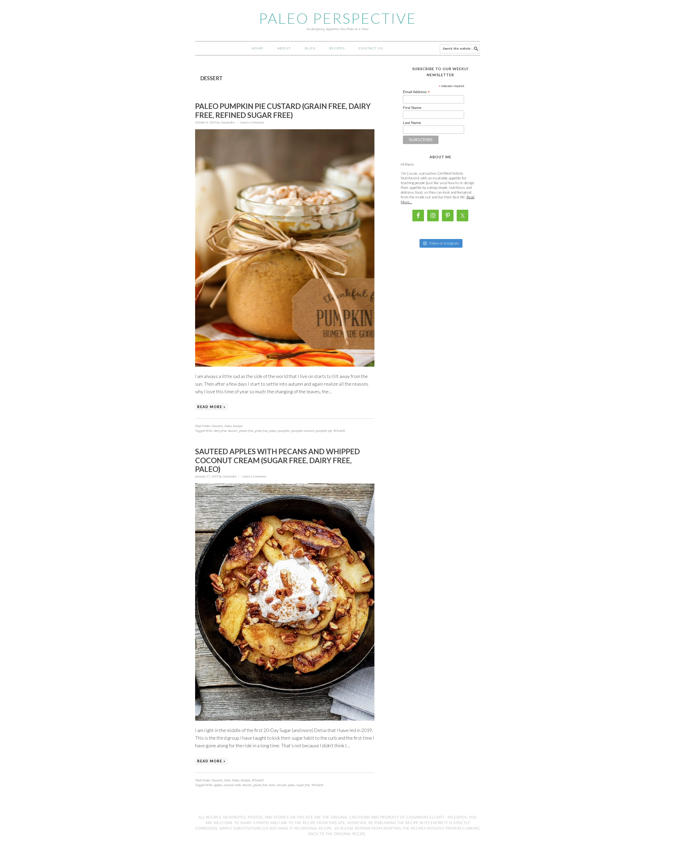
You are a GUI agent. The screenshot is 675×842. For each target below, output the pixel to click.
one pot (281, 785)
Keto (227, 780)
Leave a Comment (252, 122)
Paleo (228, 426)
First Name (412, 108)
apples (218, 785)
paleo (272, 431)
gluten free (246, 431)
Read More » (211, 407)
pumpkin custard (302, 431)
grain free (261, 431)
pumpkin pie (323, 431)
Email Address (416, 91)
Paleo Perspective (337, 18)
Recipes (238, 426)
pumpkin (284, 431)
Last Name (412, 123)
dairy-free (220, 431)
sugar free (303, 785)
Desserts (217, 426)
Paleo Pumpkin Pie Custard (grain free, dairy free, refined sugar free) (283, 110)
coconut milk (232, 785)
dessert (232, 431)
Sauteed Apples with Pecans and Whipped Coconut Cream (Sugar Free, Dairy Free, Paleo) (277, 460)
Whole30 (339, 431)
